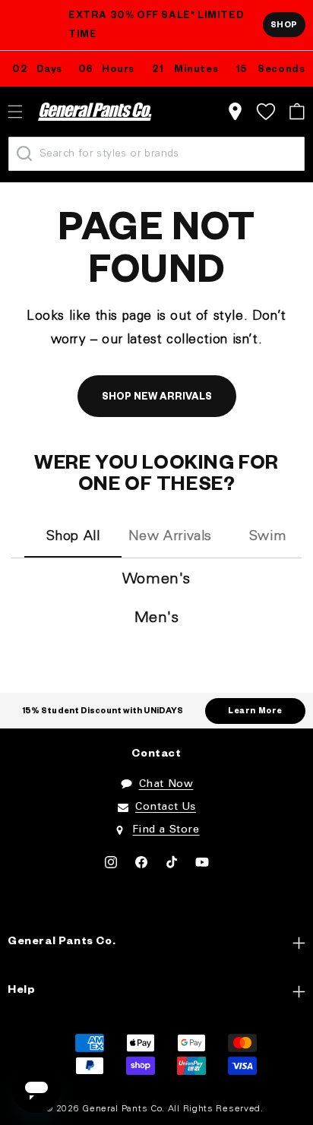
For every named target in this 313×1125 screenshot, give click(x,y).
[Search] (24, 153)
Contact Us (165, 807)
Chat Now (166, 784)
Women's (156, 579)
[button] (296, 111)
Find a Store (165, 830)
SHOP (284, 25)
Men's (156, 618)
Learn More (255, 711)
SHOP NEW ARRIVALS (157, 398)
